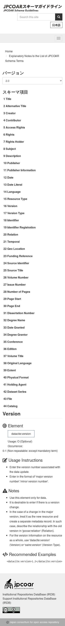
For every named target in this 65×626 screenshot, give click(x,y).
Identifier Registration (21, 227)
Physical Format (18, 377)
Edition (12, 349)
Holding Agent (16, 384)
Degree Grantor (17, 335)
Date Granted (16, 327)
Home (9, 51)
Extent (11, 370)
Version (12, 206)
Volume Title (15, 356)
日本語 (56, 25)
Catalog (12, 406)
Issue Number (16, 284)
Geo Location (16, 249)
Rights (10, 134)
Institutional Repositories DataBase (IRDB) (29, 594)
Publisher (13, 163)
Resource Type (17, 199)
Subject (11, 149)
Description (13, 156)
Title (8, 99)
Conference (15, 342)
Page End (13, 306)
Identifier (13, 220)
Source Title (15, 270)
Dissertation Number (20, 313)
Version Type (15, 213)
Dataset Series (16, 392)
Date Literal (14, 185)
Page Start (14, 299)
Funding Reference (20, 256)
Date (10, 177)
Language (14, 192)
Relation (12, 234)
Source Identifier (18, 263)
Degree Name (16, 320)
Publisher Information (21, 170)
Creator (11, 113)
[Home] (32, 8)
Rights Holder (15, 142)
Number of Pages (18, 292)
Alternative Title (16, 106)
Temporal (13, 242)
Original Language (19, 363)
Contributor (13, 120)
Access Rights (15, 127)
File (9, 399)
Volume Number (17, 277)
